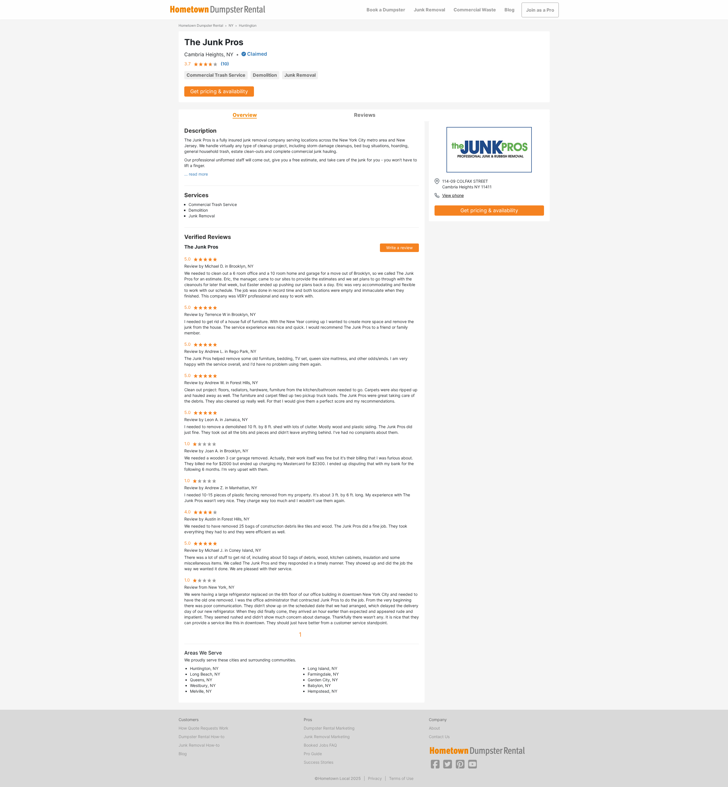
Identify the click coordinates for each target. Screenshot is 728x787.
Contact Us (439, 736)
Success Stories (318, 762)
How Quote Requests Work (203, 728)
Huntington (248, 25)
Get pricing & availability (219, 91)
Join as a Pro (540, 10)
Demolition (265, 75)
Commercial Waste (475, 10)
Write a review (399, 247)
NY (231, 25)
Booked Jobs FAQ (320, 745)
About (434, 728)
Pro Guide (313, 753)
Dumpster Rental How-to (201, 736)
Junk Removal (429, 10)
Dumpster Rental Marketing (329, 728)
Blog (509, 10)
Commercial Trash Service (216, 75)
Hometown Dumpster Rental (201, 25)
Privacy (375, 778)
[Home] (217, 10)
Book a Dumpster (386, 10)
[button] (435, 764)
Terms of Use (401, 778)
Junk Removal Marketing (327, 736)
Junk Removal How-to (199, 745)
